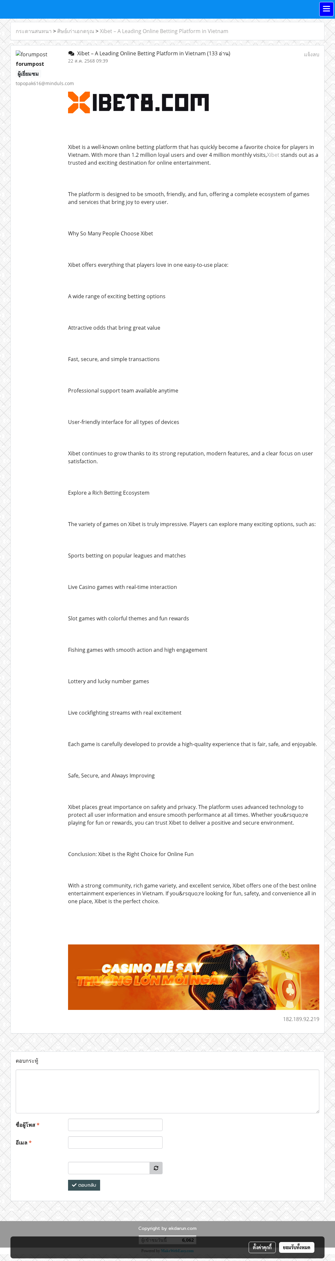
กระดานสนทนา (34, 31)
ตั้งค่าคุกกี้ (262, 1247)
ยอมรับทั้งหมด (296, 1247)
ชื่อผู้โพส (28, 1124)
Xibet (273, 154)
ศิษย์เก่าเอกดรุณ (75, 31)
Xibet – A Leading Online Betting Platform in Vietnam (164, 31)
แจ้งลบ (311, 54)
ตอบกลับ (86, 1185)
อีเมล (24, 1142)
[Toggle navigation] (326, 9)
